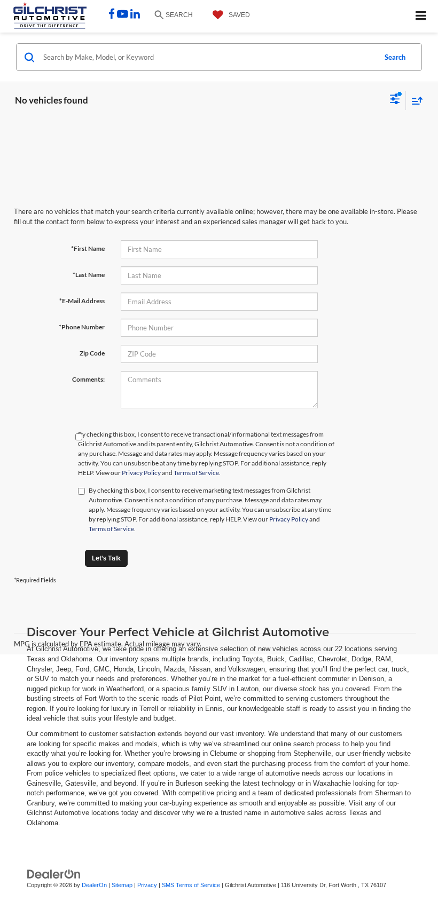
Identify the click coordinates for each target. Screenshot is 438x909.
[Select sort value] (414, 100)
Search (395, 57)
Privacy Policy (141, 473)
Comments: (88, 379)
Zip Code (92, 353)
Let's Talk (106, 558)
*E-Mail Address (82, 301)
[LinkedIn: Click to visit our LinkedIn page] (135, 15)
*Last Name (89, 275)
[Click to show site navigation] (421, 16)
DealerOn (94, 885)
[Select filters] (395, 100)
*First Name (88, 248)
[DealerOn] (54, 874)
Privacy (147, 885)
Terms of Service (196, 473)
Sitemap (122, 885)
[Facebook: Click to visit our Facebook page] (111, 15)
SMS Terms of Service (191, 885)
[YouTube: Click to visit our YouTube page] (122, 15)
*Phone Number (82, 327)
